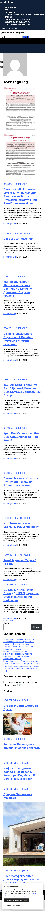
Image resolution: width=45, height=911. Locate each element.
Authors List (10, 7)
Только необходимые (13, 905)
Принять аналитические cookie (16, 900)
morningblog (9, 223)
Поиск (6, 623)
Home (7, 10)
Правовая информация (17, 19)
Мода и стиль (16, 77)
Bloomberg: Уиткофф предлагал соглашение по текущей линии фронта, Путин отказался (19, 641)
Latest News (10, 12)
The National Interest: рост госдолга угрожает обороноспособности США (18, 649)
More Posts (8, 620)
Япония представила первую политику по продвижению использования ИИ (17, 656)
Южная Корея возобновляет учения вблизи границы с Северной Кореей (21, 662)
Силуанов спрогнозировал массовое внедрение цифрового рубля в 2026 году (21, 668)
